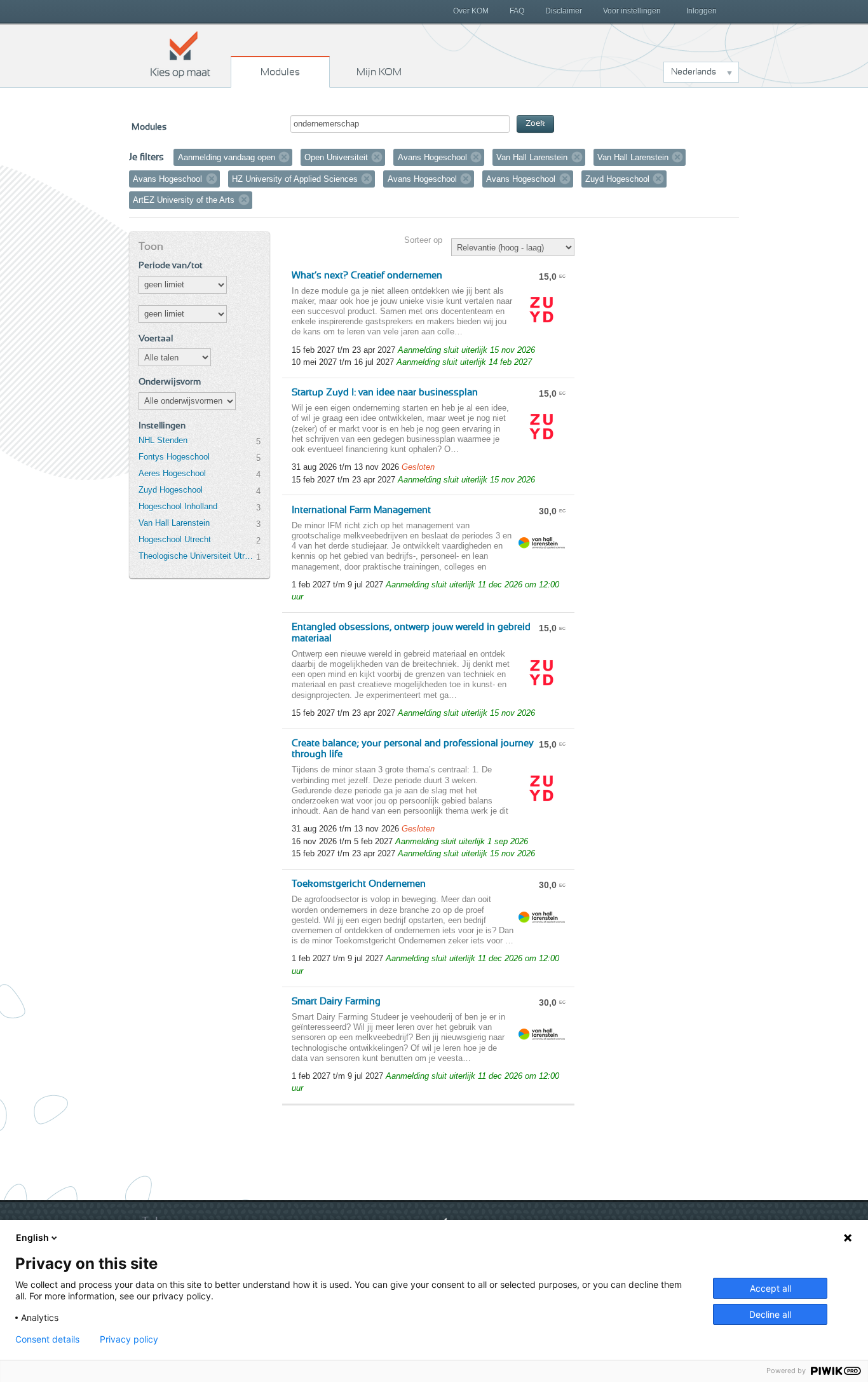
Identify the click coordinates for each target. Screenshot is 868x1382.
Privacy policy (129, 1339)
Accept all (770, 1288)
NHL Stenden (163, 440)
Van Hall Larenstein (174, 523)
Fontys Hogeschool (174, 457)
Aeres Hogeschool (172, 473)
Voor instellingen (632, 11)
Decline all (770, 1314)
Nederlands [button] (693, 71)
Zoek (535, 124)
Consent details (47, 1339)
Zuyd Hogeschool (171, 490)
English (32, 1237)
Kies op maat (180, 54)
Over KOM (471, 11)
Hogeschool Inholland (178, 506)
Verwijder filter (284, 157)
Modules (280, 72)
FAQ (517, 11)
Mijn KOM (379, 72)
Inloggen (701, 11)
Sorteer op (423, 240)
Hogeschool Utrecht (175, 539)
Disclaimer (563, 11)
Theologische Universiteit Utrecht (197, 556)
